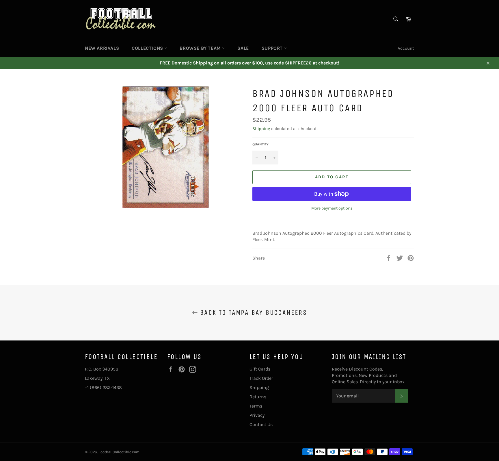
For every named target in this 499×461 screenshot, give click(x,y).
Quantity (260, 144)
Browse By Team (201, 48)
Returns (258, 396)
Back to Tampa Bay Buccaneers (252, 312)
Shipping (261, 128)
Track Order (261, 378)
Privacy (257, 415)
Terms (256, 406)
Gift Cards (260, 369)
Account (406, 48)
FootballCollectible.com (118, 452)
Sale (243, 48)
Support (273, 48)
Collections (148, 48)
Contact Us (261, 424)
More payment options (331, 208)
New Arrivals (102, 48)
